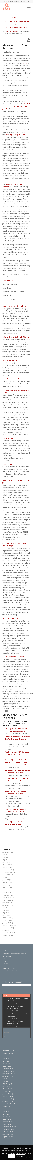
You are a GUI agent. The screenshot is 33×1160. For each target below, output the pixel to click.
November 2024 (7, 897)
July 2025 (5, 877)
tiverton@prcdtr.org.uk (15, 971)
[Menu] (28, 6)
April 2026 (5, 862)
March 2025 (6, 887)
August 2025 (6, 875)
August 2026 (6, 852)
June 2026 (5, 857)
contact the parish (13, 31)
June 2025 (5, 880)
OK (12, 1156)
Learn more (20, 1156)
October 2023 (6, 930)
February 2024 (7, 920)
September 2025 (7, 872)
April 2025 (5, 885)
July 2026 (5, 855)
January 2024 (6, 923)
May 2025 (5, 882)
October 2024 (6, 900)
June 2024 (5, 910)
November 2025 (7, 870)
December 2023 (7, 925)
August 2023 (6, 935)
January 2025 (6, 892)
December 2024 (7, 895)
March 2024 (6, 918)
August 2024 (6, 905)
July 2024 (5, 908)
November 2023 (7, 928)
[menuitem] (23, 6)
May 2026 (5, 860)
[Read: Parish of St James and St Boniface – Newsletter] (4, 1014)
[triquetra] (13, 6)
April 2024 (5, 915)
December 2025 (7, 867)
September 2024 (7, 902)
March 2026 (6, 865)
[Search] (23, 6)
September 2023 (7, 933)
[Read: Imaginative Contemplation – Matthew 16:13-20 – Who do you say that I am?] (4, 1022)
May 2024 (5, 913)
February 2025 (7, 890)
